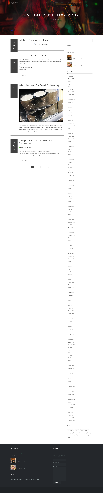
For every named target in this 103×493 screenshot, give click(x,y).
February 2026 (71, 78)
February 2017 (71, 217)
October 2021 (71, 144)
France (88, 432)
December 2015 (71, 232)
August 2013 (71, 295)
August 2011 (71, 347)
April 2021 (70, 151)
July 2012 (70, 324)
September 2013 (71, 292)
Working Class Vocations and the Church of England (82, 63)
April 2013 (70, 305)
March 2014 (70, 279)
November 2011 (71, 339)
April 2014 (70, 277)
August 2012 (71, 321)
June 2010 (70, 381)
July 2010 (70, 378)
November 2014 (71, 261)
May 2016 (70, 224)
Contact (75, 2)
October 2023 (71, 102)
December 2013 (71, 284)
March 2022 (70, 133)
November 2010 (71, 370)
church (77, 430)
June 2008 (70, 410)
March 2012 (70, 331)
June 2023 (70, 112)
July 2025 (70, 81)
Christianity (70, 430)
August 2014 (71, 266)
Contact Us (57, 482)
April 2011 (70, 357)
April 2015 (70, 248)
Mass (69, 435)
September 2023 (71, 105)
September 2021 (71, 146)
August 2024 (71, 84)
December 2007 (71, 420)
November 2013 (71, 287)
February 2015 (71, 253)
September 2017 (71, 206)
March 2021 (70, 154)
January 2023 (71, 123)
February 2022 (71, 136)
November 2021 (71, 141)
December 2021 (71, 138)
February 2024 (71, 91)
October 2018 (71, 191)
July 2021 (70, 149)
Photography (63, 2)
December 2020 (71, 159)
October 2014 (71, 264)
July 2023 (70, 110)
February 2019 (71, 183)
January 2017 (71, 219)
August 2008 (71, 407)
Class (69, 432)
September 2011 (71, 344)
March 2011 (70, 360)
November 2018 (71, 188)
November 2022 (71, 125)
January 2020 (71, 178)
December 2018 (71, 185)
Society (69, 437)
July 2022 (70, 128)
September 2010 (71, 376)
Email (56, 462)
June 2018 (70, 198)
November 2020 (71, 162)
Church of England (84, 430)
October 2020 (71, 164)
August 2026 (71, 76)
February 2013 (71, 310)
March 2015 (70, 251)
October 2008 (71, 402)
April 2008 (70, 412)
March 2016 (70, 230)
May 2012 (70, 326)
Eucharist (82, 432)
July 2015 (70, 240)
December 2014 (71, 258)
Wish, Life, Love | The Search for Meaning (39, 85)
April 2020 (70, 172)
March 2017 (70, 214)
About (69, 2)
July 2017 (70, 209)
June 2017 (70, 211)
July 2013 (70, 297)
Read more (24, 75)
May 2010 (70, 384)
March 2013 (70, 308)
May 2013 (70, 303)
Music (47, 2)
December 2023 (71, 97)
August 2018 (71, 193)
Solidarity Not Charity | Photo (33, 40)
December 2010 (71, 368)
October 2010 (71, 373)
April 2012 (70, 329)
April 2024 (70, 89)
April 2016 (70, 227)
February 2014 (71, 282)
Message (55, 466)
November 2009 (71, 389)
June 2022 (70, 131)
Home (43, 2)
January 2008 (71, 417)
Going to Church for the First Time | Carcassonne (36, 141)
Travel (56, 2)
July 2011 (70, 350)
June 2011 (70, 352)
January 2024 (71, 94)
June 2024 (70, 86)
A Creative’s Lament (37, 55)
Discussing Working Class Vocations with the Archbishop (82, 56)
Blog (52, 2)
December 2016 (71, 222)
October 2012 (71, 318)
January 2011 (71, 365)
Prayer (74, 435)
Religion (88, 435)
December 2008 (71, 397)
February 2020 (71, 175)
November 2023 (71, 99)
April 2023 (70, 118)
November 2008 (71, 399)
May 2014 (70, 274)
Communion (75, 432)
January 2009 (71, 394)
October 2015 (71, 237)
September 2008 (71, 404)
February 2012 (71, 334)
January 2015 (71, 256)
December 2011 (71, 337)
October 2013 (71, 290)
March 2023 (70, 120)
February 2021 (71, 157)
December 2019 (71, 180)
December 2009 (71, 386)
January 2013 (71, 313)
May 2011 (70, 355)
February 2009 (71, 391)
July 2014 (70, 269)
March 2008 (70, 415)
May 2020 (70, 170)
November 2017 (71, 201)
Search (80, 2)
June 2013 (70, 300)
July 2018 (70, 196)
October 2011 (71, 342)
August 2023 (71, 107)
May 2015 (70, 245)
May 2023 (70, 115)
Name (56, 458)
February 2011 (71, 363)
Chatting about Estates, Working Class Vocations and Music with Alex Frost (27, 453)
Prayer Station (81, 435)
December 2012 (71, 316)
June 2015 (70, 243)
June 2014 (70, 271)
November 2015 (71, 235)
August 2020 (71, 167)
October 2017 (71, 204)
